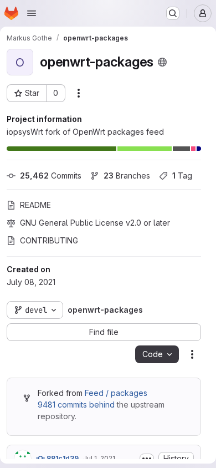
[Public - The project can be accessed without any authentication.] (162, 62)
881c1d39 (62, 458)
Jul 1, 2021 (99, 458)
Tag (182, 175)
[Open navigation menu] (31, 13)
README (35, 205)
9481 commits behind (76, 404)
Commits (50, 175)
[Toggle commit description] (147, 459)
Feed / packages (116, 393)
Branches (127, 175)
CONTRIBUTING (49, 240)
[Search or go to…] (172, 13)
